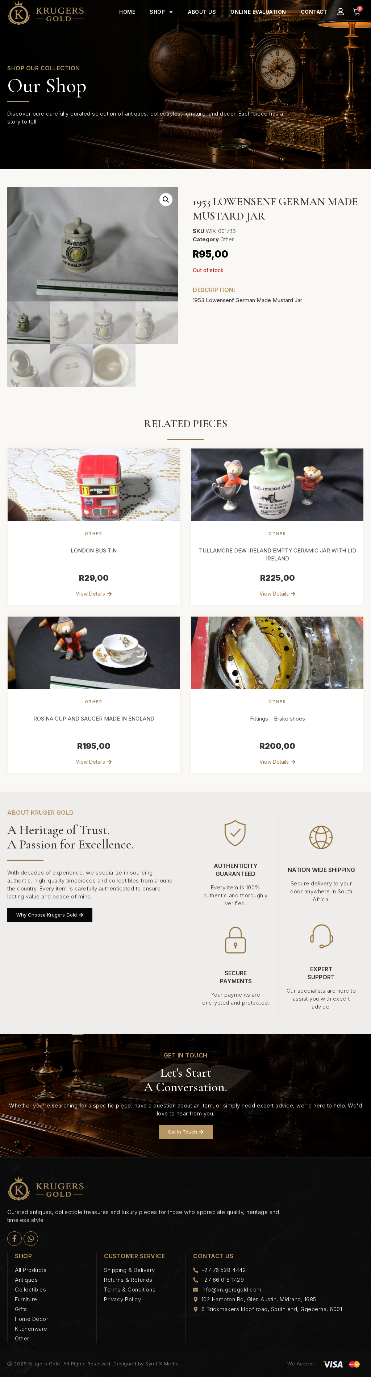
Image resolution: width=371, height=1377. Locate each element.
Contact (314, 12)
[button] (165, 199)
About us (202, 12)
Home (127, 12)
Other (227, 239)
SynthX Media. (162, 1363)
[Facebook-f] (14, 1238)
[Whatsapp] (31, 1238)
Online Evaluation (258, 12)
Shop (157, 12)
